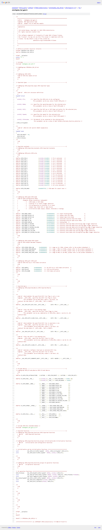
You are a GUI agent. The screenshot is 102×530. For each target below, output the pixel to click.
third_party (23, 8)
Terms (18, 527)
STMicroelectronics (40, 8)
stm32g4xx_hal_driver (56, 8)
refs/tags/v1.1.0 (70, 8)
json (99, 527)
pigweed (15, 8)
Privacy (14, 527)
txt (95, 527)
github (30, 8)
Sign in (98, 2)
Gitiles (9, 527)
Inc (80, 8)
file (44, 14)
